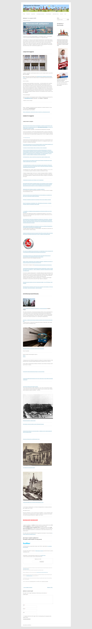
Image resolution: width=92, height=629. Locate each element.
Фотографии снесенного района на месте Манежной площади (33, 424)
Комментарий (25, 594)
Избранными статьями (39, 550)
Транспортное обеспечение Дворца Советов (30, 386)
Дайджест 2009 (50, 587)
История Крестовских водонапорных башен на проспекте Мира (33, 371)
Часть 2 (24, 356)
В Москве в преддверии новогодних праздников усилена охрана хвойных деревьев (37, 199)
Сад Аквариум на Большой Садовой (29, 467)
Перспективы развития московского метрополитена (43, 264)
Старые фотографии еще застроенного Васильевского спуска (33, 502)
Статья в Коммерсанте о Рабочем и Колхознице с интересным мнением (35, 308)
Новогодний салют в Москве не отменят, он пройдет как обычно (33, 189)
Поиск (58, 18)
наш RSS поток (43, 555)
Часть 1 (24, 355)
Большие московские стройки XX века (29, 420)
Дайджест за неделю (45, 581)
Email (24, 608)
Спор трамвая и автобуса (27, 587)
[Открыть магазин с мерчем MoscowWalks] (63, 59)
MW (38, 581)
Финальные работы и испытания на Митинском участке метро (33, 348)
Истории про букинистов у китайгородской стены (31, 439)
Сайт (24, 612)
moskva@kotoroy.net (28, 98)
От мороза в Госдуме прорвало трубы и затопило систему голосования (35, 147)
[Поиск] (68, 19)
